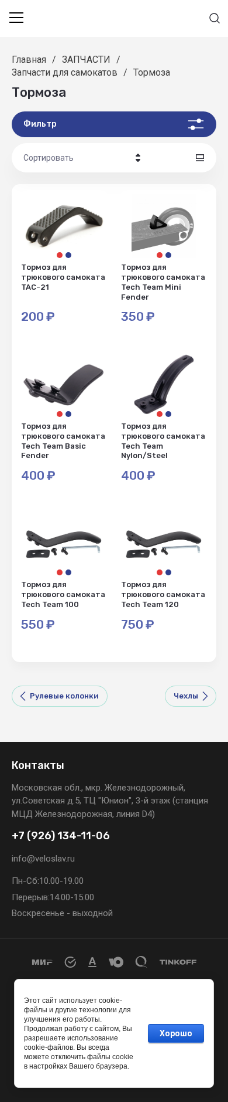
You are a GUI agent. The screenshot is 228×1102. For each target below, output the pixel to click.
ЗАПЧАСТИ (86, 59)
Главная (29, 59)
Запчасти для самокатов (65, 72)
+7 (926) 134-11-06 (61, 836)
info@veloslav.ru (43, 858)
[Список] (200, 158)
